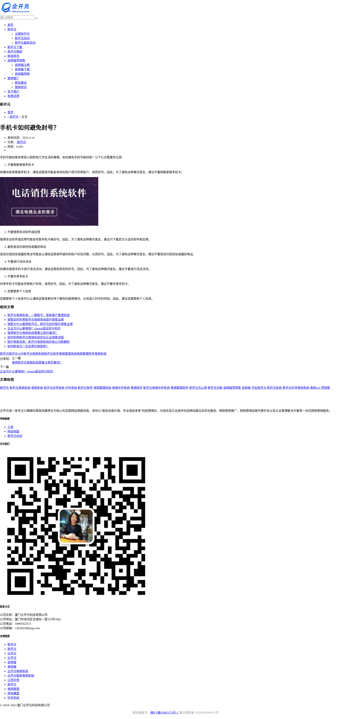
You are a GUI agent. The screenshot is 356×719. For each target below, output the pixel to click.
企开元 (11, 653)
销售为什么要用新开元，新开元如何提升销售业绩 (40, 324)
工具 (10, 427)
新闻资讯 (13, 56)
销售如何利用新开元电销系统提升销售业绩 (35, 319)
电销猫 (11, 666)
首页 (10, 24)
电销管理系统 (68, 353)
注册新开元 (22, 33)
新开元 (11, 29)
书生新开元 (258, 387)
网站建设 (21, 82)
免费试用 (13, 96)
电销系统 (100, 353)
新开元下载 (14, 47)
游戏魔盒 (13, 693)
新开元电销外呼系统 (156, 387)
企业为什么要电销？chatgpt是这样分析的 (33, 328)
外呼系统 (71, 387)
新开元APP (16, 353)
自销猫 (246, 387)
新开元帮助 (14, 51)
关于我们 (13, 91)
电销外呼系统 (121, 387)
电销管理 (13, 688)
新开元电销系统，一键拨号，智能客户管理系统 (38, 315)
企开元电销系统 (17, 671)
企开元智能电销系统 (20, 675)
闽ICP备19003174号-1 (164, 712)
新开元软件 (51, 353)
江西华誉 (13, 680)
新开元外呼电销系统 (296, 387)
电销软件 (136, 387)
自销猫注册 (22, 64)
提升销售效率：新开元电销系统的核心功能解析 (38, 341)
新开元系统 (274, 387)
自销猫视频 (22, 73)
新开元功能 (215, 387)
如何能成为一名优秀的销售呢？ (28, 346)
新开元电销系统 (33, 353)
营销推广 (13, 78)
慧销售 (325, 387)
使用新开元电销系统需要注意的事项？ (32, 332)
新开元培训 (22, 38)
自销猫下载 (22, 69)
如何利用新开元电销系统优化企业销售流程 (35, 337)
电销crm (315, 387)
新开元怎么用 (198, 387)
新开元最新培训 (25, 42)
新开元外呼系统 (54, 387)
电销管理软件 (86, 353)
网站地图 (13, 431)
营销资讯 (21, 87)
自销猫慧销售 (16, 60)
